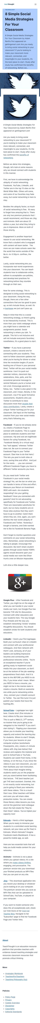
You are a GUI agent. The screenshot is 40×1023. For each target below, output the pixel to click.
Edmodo (7, 820)
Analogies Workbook (14, 973)
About (5, 940)
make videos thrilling (22, 863)
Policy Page (10, 997)
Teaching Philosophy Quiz (16, 979)
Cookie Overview (12, 1003)
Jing (5, 881)
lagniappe (9, 308)
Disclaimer (9, 1006)
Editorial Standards (13, 1012)
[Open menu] (35, 4)
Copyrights (10, 1009)
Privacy (8, 1000)
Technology (10, 10)
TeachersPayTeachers (14, 976)
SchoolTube (8, 710)
